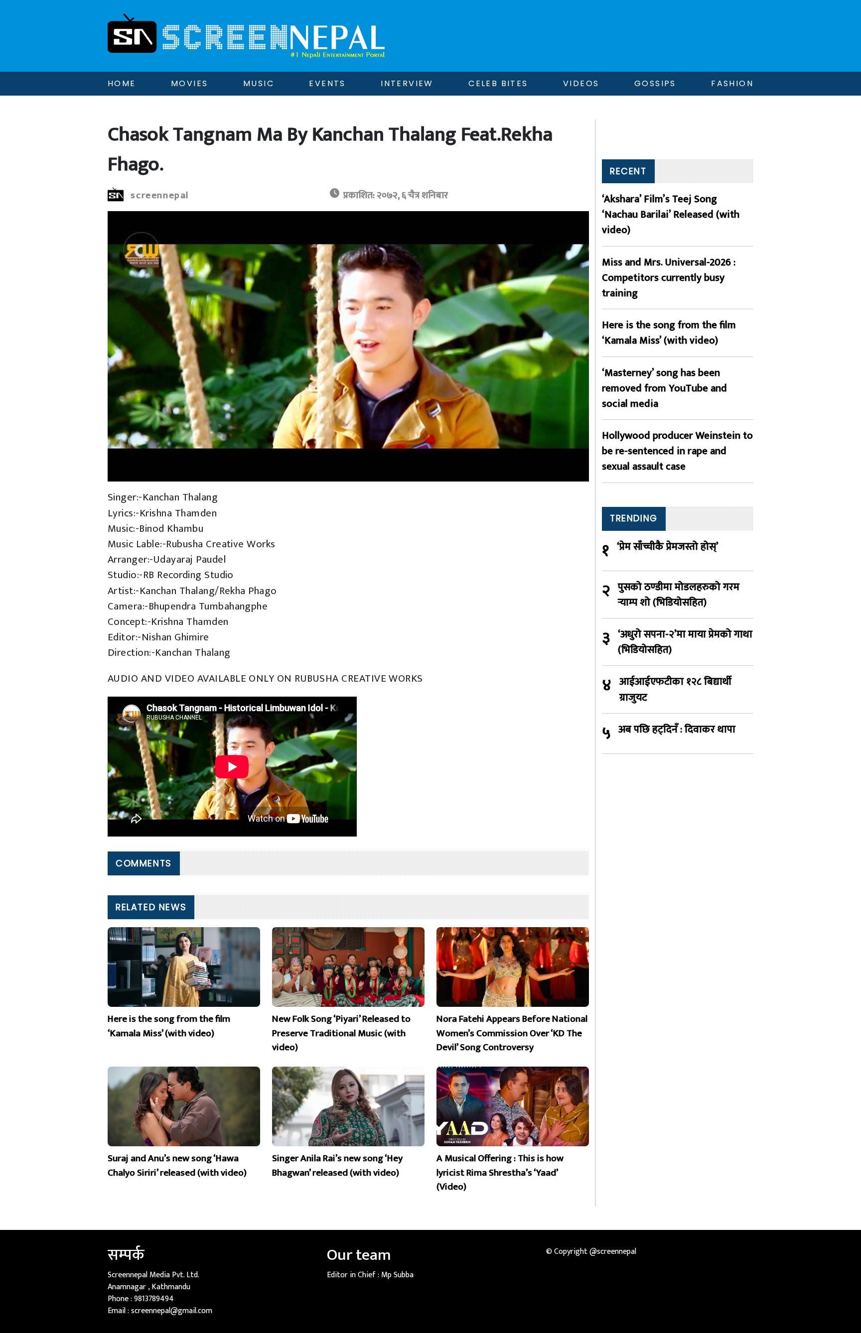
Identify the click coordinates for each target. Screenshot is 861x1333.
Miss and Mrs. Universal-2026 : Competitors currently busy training (668, 277)
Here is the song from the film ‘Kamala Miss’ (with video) (669, 332)
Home (122, 83)
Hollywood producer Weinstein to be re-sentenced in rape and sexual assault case (677, 451)
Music (258, 83)
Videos (581, 83)
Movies (189, 83)
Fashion (732, 83)
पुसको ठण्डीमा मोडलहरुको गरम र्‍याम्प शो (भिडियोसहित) (678, 594)
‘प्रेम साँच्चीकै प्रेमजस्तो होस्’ (667, 547)
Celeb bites (498, 83)
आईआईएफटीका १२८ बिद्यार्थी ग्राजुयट (675, 689)
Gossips (655, 83)
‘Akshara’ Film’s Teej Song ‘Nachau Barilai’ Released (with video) (670, 214)
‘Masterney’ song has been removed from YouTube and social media (664, 388)
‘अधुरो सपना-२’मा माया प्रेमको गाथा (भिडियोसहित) (685, 641)
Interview (407, 83)
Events (327, 83)
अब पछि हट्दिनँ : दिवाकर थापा (676, 730)
